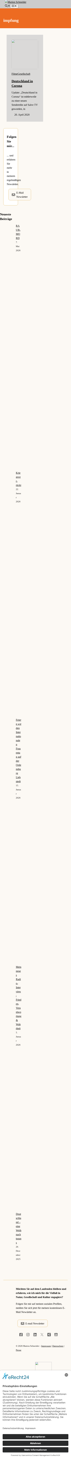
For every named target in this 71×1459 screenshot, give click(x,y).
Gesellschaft (24, 73)
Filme (15, 73)
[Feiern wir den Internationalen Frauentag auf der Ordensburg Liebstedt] (6, 841)
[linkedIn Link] (35, 1334)
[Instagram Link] (27, 1334)
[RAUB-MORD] (6, 347)
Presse (18, 1350)
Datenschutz (57, 1346)
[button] (7, 6)
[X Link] (41, 1334)
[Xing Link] (49, 1334)
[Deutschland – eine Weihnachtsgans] (6, 1335)
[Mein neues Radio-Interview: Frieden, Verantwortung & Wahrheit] (6, 1088)
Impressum (46, 1346)
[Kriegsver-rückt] (6, 594)
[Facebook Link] (21, 1334)
